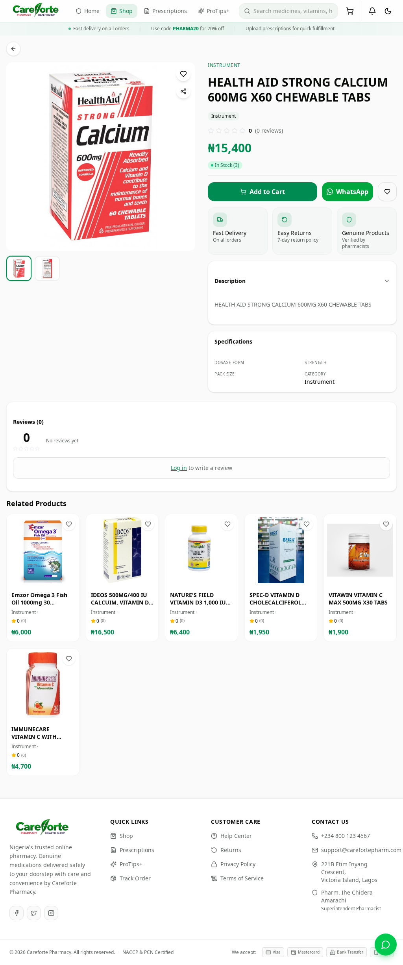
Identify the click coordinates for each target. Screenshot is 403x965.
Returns (230, 850)
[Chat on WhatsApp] (386, 945)
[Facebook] (16, 913)
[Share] (183, 91)
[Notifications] (372, 11)
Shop (126, 835)
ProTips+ (131, 864)
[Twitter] (34, 913)
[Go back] (13, 49)
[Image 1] (98, 245)
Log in (179, 467)
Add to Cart (48, 579)
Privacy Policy (237, 864)
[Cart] (350, 11)
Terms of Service (242, 878)
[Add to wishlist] (183, 74)
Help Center (236, 835)
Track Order (135, 878)
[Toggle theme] (388, 11)
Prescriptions (137, 850)
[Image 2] (106, 245)
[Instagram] (51, 913)
